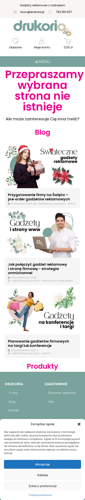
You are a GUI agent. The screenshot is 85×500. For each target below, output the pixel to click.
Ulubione (15, 47)
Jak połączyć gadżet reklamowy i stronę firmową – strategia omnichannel (37, 268)
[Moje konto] (42, 41)
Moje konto (42, 47)
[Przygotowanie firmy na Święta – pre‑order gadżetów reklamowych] (42, 164)
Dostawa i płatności (62, 393)
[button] (79, 424)
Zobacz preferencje (42, 486)
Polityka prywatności (40, 495)
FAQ (51, 402)
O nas (13, 393)
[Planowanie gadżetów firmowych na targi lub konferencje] (42, 310)
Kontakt (13, 410)
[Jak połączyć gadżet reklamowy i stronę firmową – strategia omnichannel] (42, 233)
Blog (12, 402)
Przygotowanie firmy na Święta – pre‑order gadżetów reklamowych (39, 197)
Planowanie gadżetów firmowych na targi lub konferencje (38, 343)
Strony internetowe (62, 280)
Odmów (42, 475)
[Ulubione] (15, 41)
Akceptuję (42, 464)
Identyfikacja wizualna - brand (57, 203)
